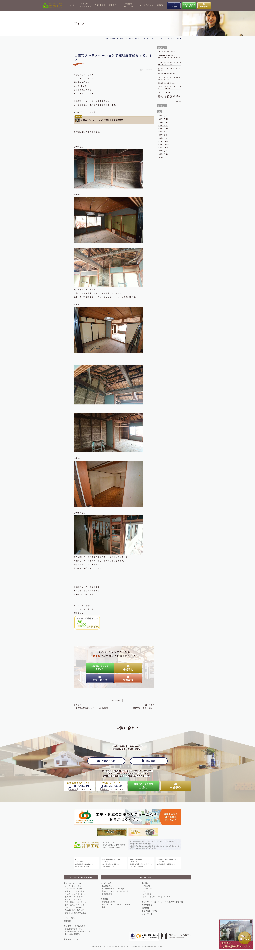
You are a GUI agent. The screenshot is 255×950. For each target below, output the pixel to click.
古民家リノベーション (74, 896)
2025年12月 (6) (163, 141)
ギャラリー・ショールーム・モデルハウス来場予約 (162, 901)
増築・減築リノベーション (75, 904)
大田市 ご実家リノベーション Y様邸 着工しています (169, 64)
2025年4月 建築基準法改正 (75, 912)
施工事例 (112, 5)
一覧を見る (177, 101)
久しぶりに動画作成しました (167, 74)
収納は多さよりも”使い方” (167, 83)
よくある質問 (107, 894)
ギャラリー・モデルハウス (74, 926)
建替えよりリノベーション (75, 907)
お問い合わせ (147, 904)
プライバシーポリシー (151, 911)
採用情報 (104, 899)
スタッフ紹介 (148, 888)
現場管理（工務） (109, 901)
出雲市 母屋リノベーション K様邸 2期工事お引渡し (169, 87)
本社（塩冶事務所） (73, 934)
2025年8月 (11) (163, 154)
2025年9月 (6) (163, 151)
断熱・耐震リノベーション (75, 902)
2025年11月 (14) (163, 144)
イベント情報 (99, 5)
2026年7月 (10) (163, 119)
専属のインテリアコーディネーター (116, 891)
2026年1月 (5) (163, 138)
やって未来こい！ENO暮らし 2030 (156, 896)
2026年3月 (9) (163, 132)
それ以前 (161, 157)
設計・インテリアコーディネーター (116, 904)
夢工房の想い (107, 886)
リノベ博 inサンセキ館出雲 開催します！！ (169, 69)
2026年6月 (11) (163, 122)
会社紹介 (160, 5)
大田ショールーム (71, 939)
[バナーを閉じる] (251, 921)
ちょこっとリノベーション (75, 894)
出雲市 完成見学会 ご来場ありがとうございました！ (169, 78)
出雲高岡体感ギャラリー (74, 928)
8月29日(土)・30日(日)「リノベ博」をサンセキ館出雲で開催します (169, 57)
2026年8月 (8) (163, 116)
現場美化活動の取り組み (74, 910)
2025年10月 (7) (163, 148)
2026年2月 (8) (163, 135)
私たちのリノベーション (84, 5)
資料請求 (145, 908)
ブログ (145, 891)
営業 (103, 907)
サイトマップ (147, 914)
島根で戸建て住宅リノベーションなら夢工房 (113, 946)
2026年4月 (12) (163, 129)
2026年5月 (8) (163, 125)
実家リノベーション (73, 899)
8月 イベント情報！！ (165, 92)
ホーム (71, 5)
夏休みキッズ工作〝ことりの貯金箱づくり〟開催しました (169, 97)
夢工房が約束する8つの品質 (113, 888)
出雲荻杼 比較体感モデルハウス (77, 931)
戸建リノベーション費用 (74, 891)
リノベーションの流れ (74, 888)
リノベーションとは (73, 886)
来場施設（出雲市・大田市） (128, 5)
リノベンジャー (149, 894)
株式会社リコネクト (156, 946)
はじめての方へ (146, 5)
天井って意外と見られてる (166, 52)
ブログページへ (114, 700)
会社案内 (146, 886)
